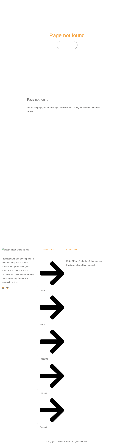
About (82, 6)
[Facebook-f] (3, 288)
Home (74, 6)
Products (91, 6)
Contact (111, 6)
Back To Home (39, 119)
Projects (101, 6)
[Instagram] (7, 288)
